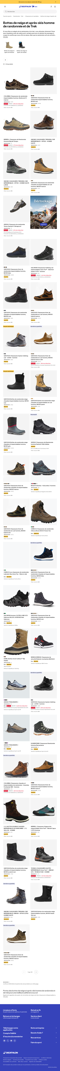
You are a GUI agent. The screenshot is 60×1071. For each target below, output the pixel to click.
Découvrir (43, 224)
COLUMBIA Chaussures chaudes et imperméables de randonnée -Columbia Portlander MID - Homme (16, 785)
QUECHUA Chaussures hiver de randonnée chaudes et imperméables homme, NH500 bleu (43, 574)
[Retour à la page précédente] (24, 972)
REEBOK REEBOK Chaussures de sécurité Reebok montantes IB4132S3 (43, 658)
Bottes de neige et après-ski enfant (22, 51)
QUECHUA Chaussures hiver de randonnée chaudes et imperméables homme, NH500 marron (16, 487)
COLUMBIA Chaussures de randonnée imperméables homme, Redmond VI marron (15, 98)
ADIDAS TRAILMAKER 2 (11, 702)
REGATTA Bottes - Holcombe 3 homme (43, 485)
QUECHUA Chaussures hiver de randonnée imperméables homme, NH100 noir (42, 99)
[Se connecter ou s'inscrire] (51, 6)
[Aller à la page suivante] (36, 972)
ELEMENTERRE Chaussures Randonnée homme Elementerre (43, 744)
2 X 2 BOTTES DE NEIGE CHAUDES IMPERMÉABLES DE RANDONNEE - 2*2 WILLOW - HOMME (15, 828)
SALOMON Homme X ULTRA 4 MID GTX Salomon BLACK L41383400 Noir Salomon (16, 617)
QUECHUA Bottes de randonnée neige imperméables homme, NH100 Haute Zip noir (43, 913)
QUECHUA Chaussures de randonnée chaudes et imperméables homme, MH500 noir (15, 314)
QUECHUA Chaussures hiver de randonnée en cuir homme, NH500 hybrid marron (42, 314)
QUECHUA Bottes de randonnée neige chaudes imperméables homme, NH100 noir (16, 401)
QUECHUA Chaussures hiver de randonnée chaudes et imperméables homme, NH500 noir (43, 617)
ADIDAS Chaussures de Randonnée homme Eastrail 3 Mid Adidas (42, 443)
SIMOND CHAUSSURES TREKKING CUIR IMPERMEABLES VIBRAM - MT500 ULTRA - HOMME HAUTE (16, 913)
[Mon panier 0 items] (55, 6)
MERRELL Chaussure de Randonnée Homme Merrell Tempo (15, 140)
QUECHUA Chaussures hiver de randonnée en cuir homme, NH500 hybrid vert (14, 530)
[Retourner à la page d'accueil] (28, 6)
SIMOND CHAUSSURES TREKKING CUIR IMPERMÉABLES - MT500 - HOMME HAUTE (43, 141)
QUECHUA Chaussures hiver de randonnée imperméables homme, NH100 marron (42, 786)
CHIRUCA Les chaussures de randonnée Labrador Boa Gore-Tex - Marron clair (16, 573)
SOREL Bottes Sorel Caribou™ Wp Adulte (14, 659)
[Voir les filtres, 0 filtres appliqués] (5, 60)
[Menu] (5, 6)
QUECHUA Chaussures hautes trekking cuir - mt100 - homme (16, 356)
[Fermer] (55, 2)
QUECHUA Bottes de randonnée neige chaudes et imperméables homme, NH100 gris (16, 444)
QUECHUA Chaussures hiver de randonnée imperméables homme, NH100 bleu (15, 271)
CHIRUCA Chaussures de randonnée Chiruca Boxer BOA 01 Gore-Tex (42, 530)
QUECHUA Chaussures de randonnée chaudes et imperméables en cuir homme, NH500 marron (42, 184)
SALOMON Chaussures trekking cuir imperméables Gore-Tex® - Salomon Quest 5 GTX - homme (42, 269)
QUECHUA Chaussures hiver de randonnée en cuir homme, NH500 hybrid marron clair (42, 357)
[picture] (16, 80)
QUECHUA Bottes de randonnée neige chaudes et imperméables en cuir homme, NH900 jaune (43, 402)
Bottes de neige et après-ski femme (9, 51)
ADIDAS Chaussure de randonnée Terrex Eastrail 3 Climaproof (14, 225)
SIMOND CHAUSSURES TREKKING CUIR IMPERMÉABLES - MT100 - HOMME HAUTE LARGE (16, 183)
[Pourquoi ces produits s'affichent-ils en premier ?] (4, 64)
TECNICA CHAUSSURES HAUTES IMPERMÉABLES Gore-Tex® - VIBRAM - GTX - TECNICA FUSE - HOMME (42, 870)
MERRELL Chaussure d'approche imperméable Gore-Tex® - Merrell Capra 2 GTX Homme (43, 828)
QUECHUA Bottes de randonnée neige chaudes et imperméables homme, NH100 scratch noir (16, 870)
